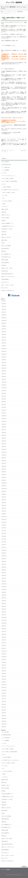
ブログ (3, 198)
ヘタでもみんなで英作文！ (7, 200)
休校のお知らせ (24, 150)
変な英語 (3, 220)
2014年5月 (4, 637)
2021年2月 (4, 410)
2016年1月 (4, 581)
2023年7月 (4, 328)
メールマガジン (5, 206)
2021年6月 (4, 398)
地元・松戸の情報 (5, 217)
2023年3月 (4, 340)
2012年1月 (4, 715)
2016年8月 (4, 561)
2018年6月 (4, 499)
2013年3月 (4, 676)
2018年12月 (4, 483)
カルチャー (4, 184)
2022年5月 (4, 368)
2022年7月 (4, 362)
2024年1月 (4, 312)
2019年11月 (4, 452)
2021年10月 (4, 387)
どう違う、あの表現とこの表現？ (8, 192)
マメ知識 (3, 203)
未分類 (3, 242)
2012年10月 (4, 690)
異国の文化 (4, 251)
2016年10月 (4, 555)
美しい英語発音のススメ (7, 254)
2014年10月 (4, 623)
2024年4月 (4, 303)
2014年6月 (4, 634)
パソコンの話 (4, 195)
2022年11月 (4, 351)
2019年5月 (4, 469)
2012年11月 (4, 687)
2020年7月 (4, 429)
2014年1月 (4, 648)
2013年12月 (4, 651)
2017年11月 (4, 519)
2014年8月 (4, 628)
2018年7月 (4, 497)
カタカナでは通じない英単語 (7, 178)
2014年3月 (4, 642)
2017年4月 (4, 539)
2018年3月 (4, 508)
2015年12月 (4, 583)
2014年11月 (4, 620)
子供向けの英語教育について (7, 223)
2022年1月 (4, 379)
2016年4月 (4, 572)
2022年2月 (4, 376)
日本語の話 (4, 231)
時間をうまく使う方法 (6, 237)
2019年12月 (4, 449)
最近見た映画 (4, 240)
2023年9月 (4, 323)
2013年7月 (4, 665)
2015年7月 (4, 597)
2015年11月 (4, 586)
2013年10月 (4, 656)
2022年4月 (4, 370)
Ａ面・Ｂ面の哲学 (5, 161)
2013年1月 (4, 681)
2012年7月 (4, 698)
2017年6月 (4, 533)
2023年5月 (4, 334)
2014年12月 (4, 617)
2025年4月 (4, 300)
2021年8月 (4, 393)
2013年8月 (4, 662)
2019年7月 (4, 463)
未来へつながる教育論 (6, 245)
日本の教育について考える (7, 228)
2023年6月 (4, 331)
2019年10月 (4, 455)
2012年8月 (4, 695)
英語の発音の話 (5, 270)
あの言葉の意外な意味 (6, 164)
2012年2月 (4, 712)
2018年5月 (4, 502)
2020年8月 (4, 427)
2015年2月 (4, 611)
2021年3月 (4, 407)
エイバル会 (4, 172)
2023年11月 (4, 317)
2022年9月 (4, 356)
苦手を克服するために (6, 256)
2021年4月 (4, 404)
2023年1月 (4, 345)
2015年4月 (4, 606)
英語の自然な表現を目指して (7, 273)
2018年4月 (4, 505)
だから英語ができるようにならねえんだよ (10, 189)
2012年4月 (4, 707)
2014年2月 (4, 645)
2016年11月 (4, 553)
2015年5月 (4, 603)
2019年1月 (4, 480)
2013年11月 (4, 653)
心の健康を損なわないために (7, 226)
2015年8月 (4, 595)
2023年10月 (4, 320)
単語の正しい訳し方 (6, 214)
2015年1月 (4, 614)
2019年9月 (4, 457)
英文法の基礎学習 (5, 262)
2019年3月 (4, 474)
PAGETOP (24, 866)
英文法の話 (4, 265)
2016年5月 (4, 569)
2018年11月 (4, 485)
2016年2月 (4, 578)
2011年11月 (4, 721)
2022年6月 (4, 365)
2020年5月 (4, 435)
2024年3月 (4, 306)
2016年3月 (4, 575)
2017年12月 (4, 516)
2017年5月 (4, 536)
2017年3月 (4, 541)
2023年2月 (4, 342)
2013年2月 (4, 679)
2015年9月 (4, 592)
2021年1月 (4, 412)
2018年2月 (4, 511)
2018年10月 (4, 488)
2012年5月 (4, 704)
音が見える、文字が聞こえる (7, 290)
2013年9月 (4, 659)
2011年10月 (4, 723)
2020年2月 (4, 443)
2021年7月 (4, 396)
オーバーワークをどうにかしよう (8, 175)
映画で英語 (4, 234)
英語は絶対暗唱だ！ (6, 279)
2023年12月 (4, 314)
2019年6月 (4, 466)
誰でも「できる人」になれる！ (8, 284)
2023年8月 (4, 326)
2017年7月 (4, 530)
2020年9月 (4, 424)
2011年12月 (4, 718)
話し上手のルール (5, 282)
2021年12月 (4, 382)
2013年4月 (4, 673)
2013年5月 (4, 670)
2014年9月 (4, 625)
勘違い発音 (4, 212)
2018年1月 (4, 513)
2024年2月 (4, 309)
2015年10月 (4, 589)
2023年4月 (4, 337)
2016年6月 (4, 567)
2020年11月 (4, 418)
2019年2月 (4, 477)
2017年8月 (4, 527)
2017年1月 (4, 547)
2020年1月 (4, 446)
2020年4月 (4, 438)
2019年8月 (4, 460)
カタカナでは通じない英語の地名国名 (9, 181)
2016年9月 (4, 558)
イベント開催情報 (5, 170)
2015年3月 (4, 609)
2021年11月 (4, 384)
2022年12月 (4, 348)
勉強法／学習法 (5, 209)
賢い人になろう (5, 287)
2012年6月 (4, 701)
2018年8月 (4, 494)
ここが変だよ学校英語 (6, 186)
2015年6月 (4, 600)
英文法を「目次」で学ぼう (7, 268)
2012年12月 (4, 684)
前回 (6, 40)
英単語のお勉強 (5, 259)
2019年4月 (4, 471)
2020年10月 (4, 421)
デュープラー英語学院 (14, 2)
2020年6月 (4, 432)
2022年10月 (4, 354)
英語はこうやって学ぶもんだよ (8, 276)
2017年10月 (4, 522)
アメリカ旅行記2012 (6, 167)
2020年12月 (4, 415)
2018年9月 (4, 491)
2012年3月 (4, 709)
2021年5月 (4, 401)
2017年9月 (4, 525)
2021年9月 (4, 390)
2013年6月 (4, 667)
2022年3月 (4, 373)
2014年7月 (4, 631)
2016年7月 (4, 564)
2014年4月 (4, 639)
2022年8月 (4, 359)
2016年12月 (4, 550)
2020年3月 (4, 440)
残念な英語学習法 (5, 248)
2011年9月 (4, 726)
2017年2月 (4, 544)
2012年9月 (4, 693)
